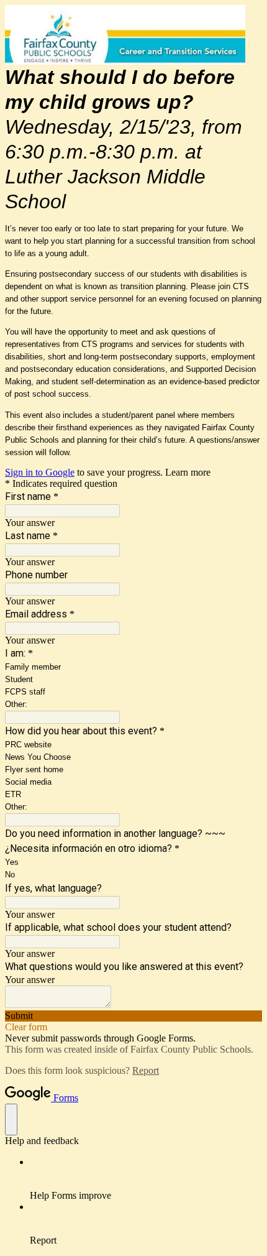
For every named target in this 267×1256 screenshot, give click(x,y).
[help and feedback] (11, 1119)
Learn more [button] (187, 472)
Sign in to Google (40, 472)
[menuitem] (146, 1179)
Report (145, 1070)
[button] (133, 1016)
